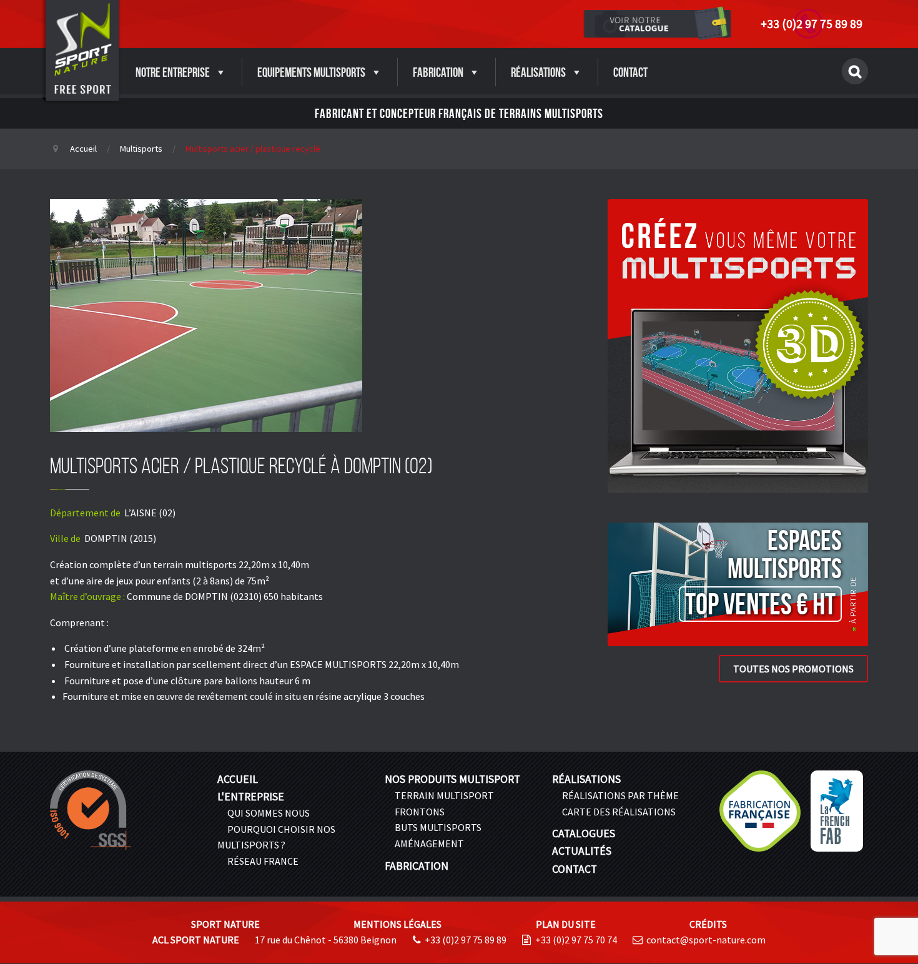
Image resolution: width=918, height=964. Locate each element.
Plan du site (566, 924)
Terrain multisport (444, 795)
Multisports (141, 148)
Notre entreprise (173, 72)
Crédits (708, 924)
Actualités (581, 851)
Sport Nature (225, 924)
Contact (630, 72)
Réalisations (538, 72)
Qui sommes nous (268, 813)
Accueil (83, 148)
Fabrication (438, 72)
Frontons (420, 811)
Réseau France (263, 861)
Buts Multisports (438, 827)
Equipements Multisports (311, 72)
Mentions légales (397, 924)
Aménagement (429, 843)
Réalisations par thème (620, 795)
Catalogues (583, 833)
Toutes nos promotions (793, 668)
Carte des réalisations (619, 811)
